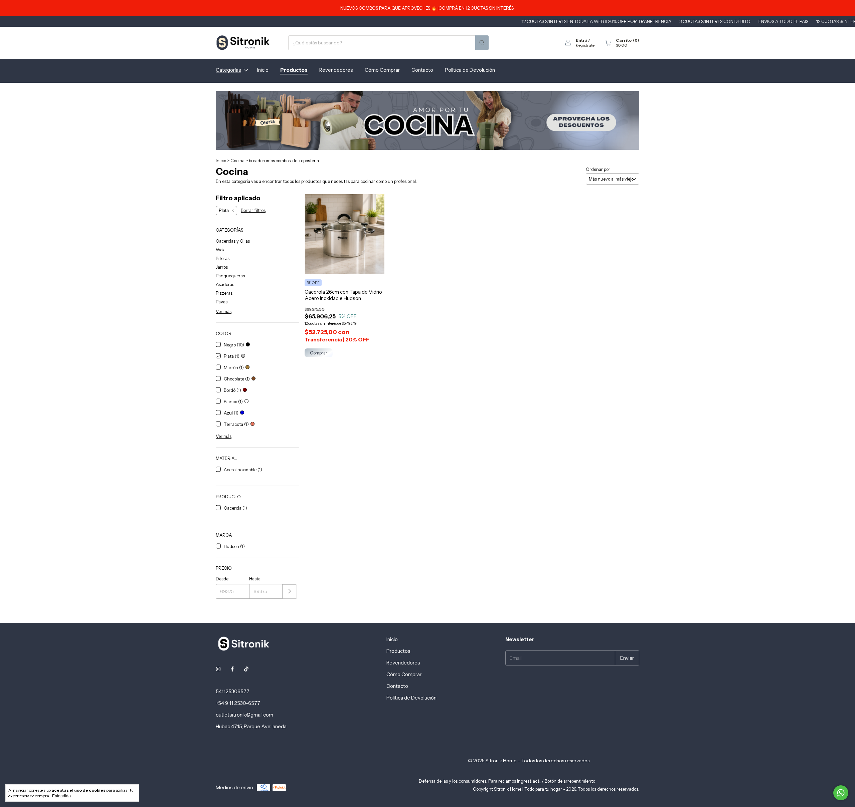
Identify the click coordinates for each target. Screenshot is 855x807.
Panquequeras (230, 275)
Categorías (228, 70)
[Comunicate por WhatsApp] (840, 792)
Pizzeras (224, 293)
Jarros (222, 267)
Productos (294, 70)
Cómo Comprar (382, 70)
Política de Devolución (470, 70)
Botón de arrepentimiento (570, 781)
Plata (224, 210)
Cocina (237, 160)
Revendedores (336, 70)
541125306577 (232, 691)
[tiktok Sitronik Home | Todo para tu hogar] (246, 669)
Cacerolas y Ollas (233, 241)
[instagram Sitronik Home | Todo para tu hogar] (218, 669)
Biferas (222, 258)
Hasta (255, 578)
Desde (222, 578)
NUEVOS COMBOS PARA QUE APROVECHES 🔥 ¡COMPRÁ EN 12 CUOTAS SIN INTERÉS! (427, 8)
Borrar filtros (253, 210)
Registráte (585, 45)
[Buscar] (482, 42)
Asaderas (225, 284)
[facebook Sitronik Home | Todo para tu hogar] (232, 669)
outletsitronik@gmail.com (244, 715)
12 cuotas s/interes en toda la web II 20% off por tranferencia (565, 21)
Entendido (61, 796)
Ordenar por (598, 169)
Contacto (422, 70)
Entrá (581, 40)
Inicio (263, 70)
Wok (220, 249)
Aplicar (290, 591)
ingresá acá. (529, 781)
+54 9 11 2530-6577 (238, 703)
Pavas (221, 301)
